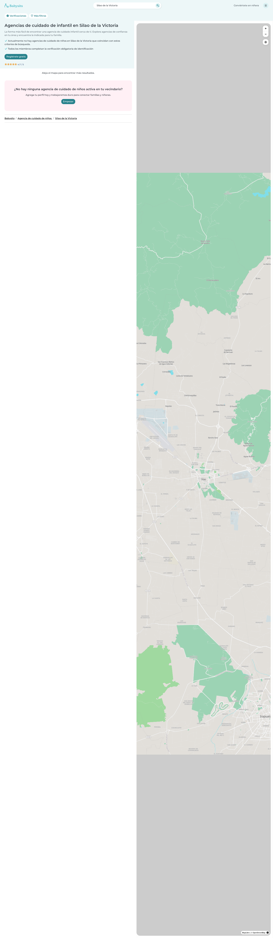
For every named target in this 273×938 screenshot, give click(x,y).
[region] (203, 479)
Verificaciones (17, 15)
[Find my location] (265, 42)
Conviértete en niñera (246, 5)
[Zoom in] (265, 28)
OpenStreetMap (259, 932)
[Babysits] (14, 5)
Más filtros (39, 15)
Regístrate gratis (16, 56)
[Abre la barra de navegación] (265, 5)
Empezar (68, 101)
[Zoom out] (265, 34)
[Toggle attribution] (267, 932)
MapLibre (246, 932)
